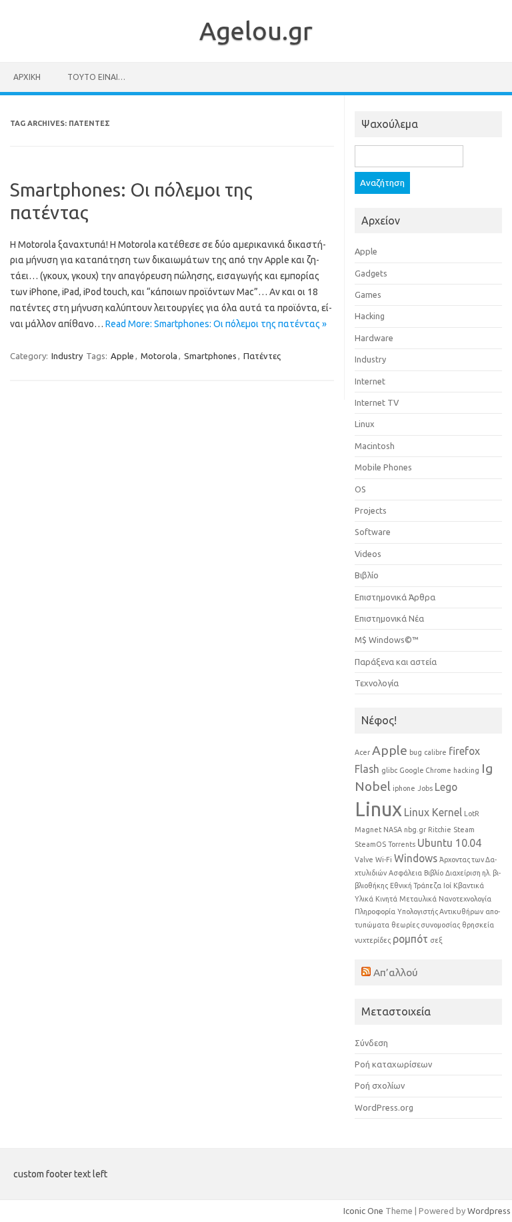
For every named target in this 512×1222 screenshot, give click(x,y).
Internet (370, 381)
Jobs (425, 788)
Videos (368, 553)
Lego (446, 787)
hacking (466, 770)
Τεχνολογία (377, 683)
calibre (435, 752)
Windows (415, 858)
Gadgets (371, 273)
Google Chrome (425, 770)
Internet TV (377, 402)
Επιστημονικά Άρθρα (395, 597)
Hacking (370, 315)
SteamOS (370, 844)
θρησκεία (478, 925)
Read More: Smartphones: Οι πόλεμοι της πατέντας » (216, 323)
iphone (404, 788)
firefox (464, 751)
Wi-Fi (383, 860)
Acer (362, 752)
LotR (471, 814)
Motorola (159, 355)
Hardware (374, 337)
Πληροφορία (375, 912)
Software (373, 531)
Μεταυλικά (418, 899)
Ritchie (439, 830)
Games (368, 294)
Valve (364, 860)
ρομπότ (410, 939)
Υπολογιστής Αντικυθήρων (440, 912)
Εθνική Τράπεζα (415, 886)
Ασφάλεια (405, 873)
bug (415, 752)
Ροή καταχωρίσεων (393, 1064)
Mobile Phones (383, 467)
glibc (389, 770)
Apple (122, 355)
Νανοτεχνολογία (465, 899)
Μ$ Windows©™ (387, 639)
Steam (464, 830)
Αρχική (27, 77)
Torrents (401, 844)
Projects (371, 510)
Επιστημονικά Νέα (389, 618)
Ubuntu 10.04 (449, 843)
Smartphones (210, 355)
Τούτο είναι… (96, 77)
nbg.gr (415, 830)
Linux (365, 423)
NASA (392, 830)
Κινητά (386, 899)
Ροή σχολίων (380, 1085)
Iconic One (363, 1210)
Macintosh (375, 445)
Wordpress (489, 1210)
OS (360, 489)
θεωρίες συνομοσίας (425, 925)
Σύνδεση (371, 1042)
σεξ (436, 940)
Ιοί (447, 886)
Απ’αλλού (395, 972)
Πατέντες (262, 355)
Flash (367, 769)
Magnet (368, 830)
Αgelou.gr (256, 31)
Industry (67, 355)
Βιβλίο (367, 575)
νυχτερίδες (373, 940)
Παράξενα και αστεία (396, 661)
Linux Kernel (433, 812)
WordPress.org (384, 1107)
